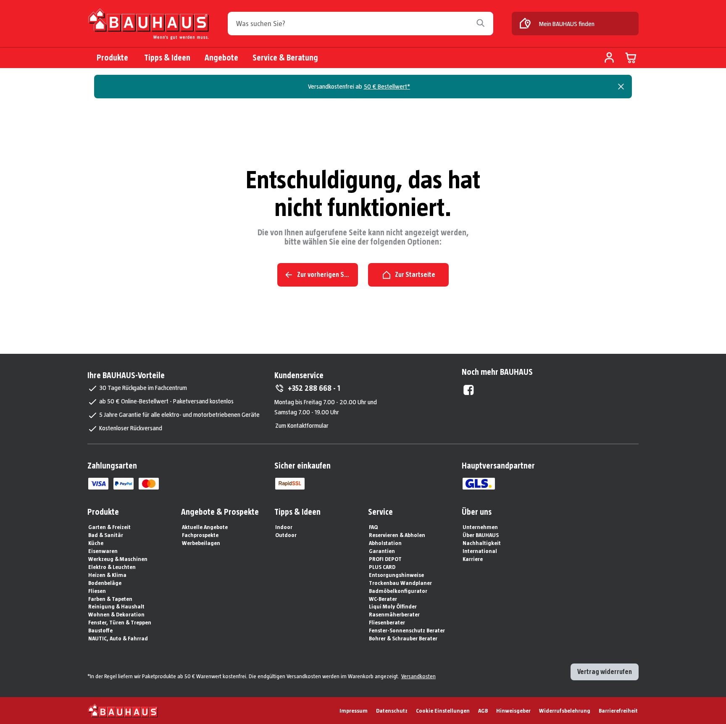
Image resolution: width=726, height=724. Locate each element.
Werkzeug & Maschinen (117, 559)
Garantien (382, 551)
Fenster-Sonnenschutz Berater (407, 630)
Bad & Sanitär (105, 535)
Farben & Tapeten (110, 598)
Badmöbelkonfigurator (398, 590)
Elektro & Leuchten (112, 566)
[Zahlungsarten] (98, 483)
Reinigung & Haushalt (116, 606)
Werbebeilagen (201, 543)
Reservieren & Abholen (397, 535)
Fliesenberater (387, 622)
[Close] (621, 87)
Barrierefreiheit (618, 710)
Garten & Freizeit (109, 527)
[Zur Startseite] (148, 26)
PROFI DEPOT (385, 559)
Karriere (473, 559)
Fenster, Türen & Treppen (119, 622)
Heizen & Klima (107, 574)
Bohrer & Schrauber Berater (403, 638)
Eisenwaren (103, 551)
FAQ (373, 527)
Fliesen (97, 590)
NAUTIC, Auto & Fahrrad (118, 638)
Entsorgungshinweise (396, 574)
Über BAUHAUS (481, 535)
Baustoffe (100, 630)
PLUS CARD (382, 566)
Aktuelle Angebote (205, 527)
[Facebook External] (469, 390)
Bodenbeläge (104, 582)
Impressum (353, 710)
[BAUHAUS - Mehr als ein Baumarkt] (122, 710)
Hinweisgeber (513, 710)
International (480, 551)
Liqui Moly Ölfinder (393, 606)
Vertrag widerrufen (604, 671)
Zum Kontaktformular (302, 425)
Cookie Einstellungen (443, 710)
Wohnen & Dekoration (116, 614)
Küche (95, 543)
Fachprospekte (200, 535)
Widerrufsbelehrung (564, 710)
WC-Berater (383, 598)
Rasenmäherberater (394, 614)
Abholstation (385, 543)
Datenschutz (392, 710)
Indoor (283, 527)
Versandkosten (418, 676)
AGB (483, 710)
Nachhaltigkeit (482, 543)
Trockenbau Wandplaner (400, 582)
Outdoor (286, 535)
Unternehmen (480, 527)
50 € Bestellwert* (387, 86)
